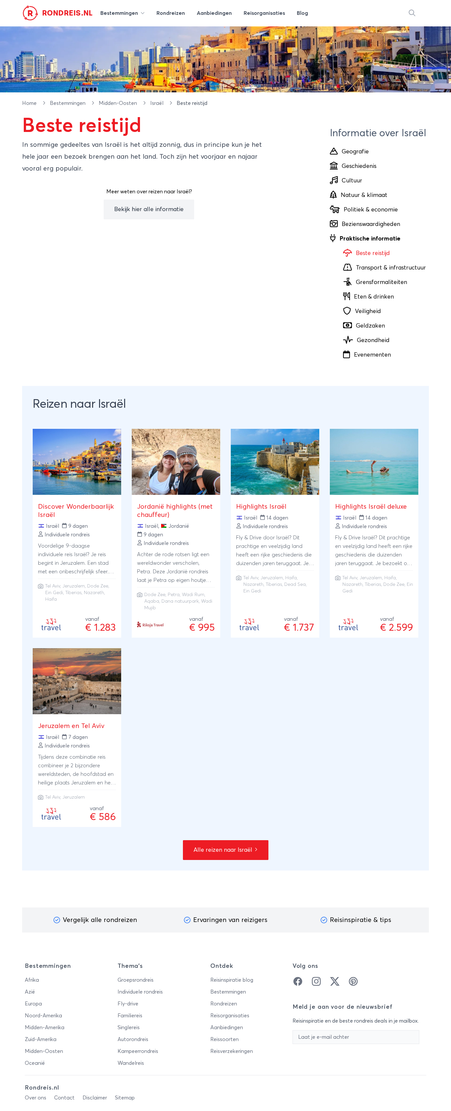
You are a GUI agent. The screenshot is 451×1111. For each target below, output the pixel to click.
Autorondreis (133, 1039)
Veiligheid (368, 311)
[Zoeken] (412, 13)
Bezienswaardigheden (371, 224)
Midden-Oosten (118, 103)
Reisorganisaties (229, 1015)
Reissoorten (224, 1039)
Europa (33, 1003)
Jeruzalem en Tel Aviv (71, 726)
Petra (174, 594)
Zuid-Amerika (40, 1039)
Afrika (32, 980)
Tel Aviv (52, 586)
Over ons (35, 1097)
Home (30, 103)
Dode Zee (154, 594)
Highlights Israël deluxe (371, 506)
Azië (30, 992)
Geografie (355, 152)
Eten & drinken (374, 297)
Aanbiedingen (226, 1027)
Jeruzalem (73, 586)
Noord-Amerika (43, 1015)
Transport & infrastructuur (391, 268)
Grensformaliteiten (381, 282)
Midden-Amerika (44, 1027)
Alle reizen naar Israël (223, 850)
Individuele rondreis (140, 992)
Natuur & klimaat (364, 195)
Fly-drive (128, 1003)
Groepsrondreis (136, 980)
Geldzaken (370, 326)
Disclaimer (95, 1097)
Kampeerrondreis (138, 1051)
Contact (64, 1097)
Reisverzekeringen (231, 1051)
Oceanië (35, 1063)
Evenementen (372, 355)
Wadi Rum (193, 594)
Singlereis (129, 1027)
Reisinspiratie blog (231, 980)
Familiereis (130, 1015)
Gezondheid (373, 340)
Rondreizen (223, 1003)
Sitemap (125, 1097)
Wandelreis (131, 1063)
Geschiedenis (359, 166)
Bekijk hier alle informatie (149, 209)
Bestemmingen (68, 103)
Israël (157, 103)
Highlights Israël (261, 506)
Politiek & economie (371, 210)
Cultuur (352, 181)
